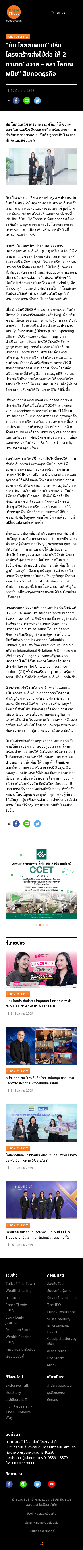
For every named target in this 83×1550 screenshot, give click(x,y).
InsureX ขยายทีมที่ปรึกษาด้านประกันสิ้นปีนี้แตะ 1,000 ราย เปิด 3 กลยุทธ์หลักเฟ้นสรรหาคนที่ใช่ (38, 1235)
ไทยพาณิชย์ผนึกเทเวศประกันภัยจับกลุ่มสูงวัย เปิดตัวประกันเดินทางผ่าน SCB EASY (41, 1158)
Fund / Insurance (17, 37)
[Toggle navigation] (75, 13)
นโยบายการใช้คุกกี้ (41, 1531)
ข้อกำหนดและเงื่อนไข (41, 1513)
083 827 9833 (23, 1463)
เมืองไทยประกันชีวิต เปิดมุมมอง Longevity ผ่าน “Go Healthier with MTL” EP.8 (39, 1003)
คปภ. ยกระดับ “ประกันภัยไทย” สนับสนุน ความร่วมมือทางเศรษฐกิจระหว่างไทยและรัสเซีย (40, 1080)
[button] (36, 925)
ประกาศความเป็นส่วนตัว (41, 1522)
